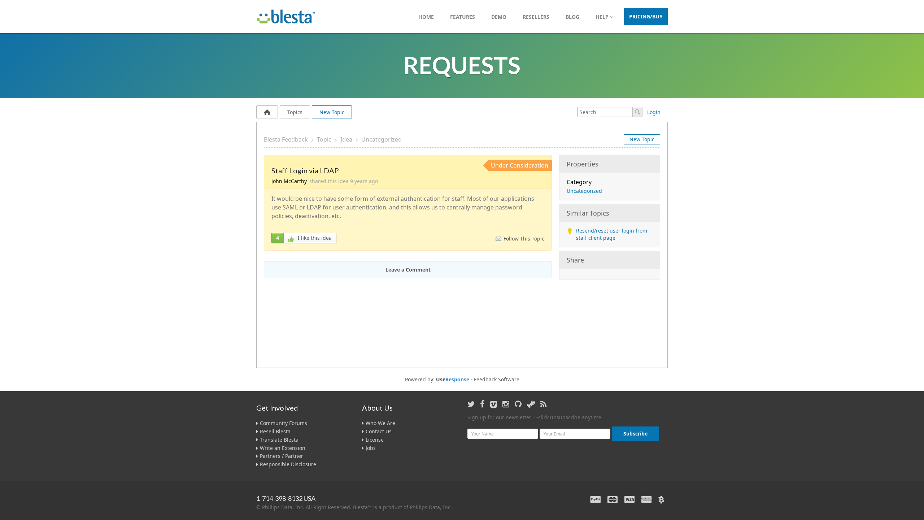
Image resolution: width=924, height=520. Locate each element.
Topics (294, 112)
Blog (572, 16)
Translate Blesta (279, 439)
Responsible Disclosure (288, 464)
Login (654, 112)
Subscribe (635, 433)
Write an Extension (282, 448)
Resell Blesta (275, 431)
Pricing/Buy (646, 16)
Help (603, 16)
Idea (346, 139)
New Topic (331, 112)
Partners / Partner (281, 455)
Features (462, 16)
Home (426, 16)
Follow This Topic (524, 238)
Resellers (536, 16)
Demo (498, 16)
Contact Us (379, 431)
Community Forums (283, 423)
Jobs (371, 448)
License (375, 439)
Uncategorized (381, 139)
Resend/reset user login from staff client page (611, 234)
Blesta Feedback (286, 139)
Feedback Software (496, 379)
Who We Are (380, 423)
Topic (324, 139)
